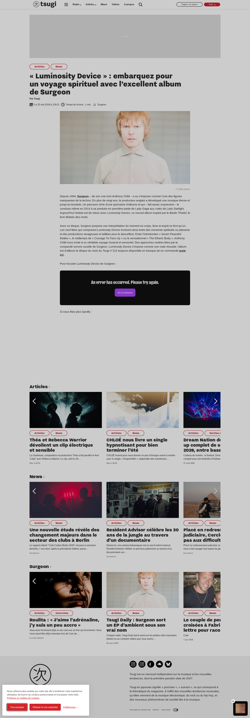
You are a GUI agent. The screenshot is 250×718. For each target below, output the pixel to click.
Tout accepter (17, 707)
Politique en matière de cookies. (23, 698)
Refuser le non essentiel (45, 707)
